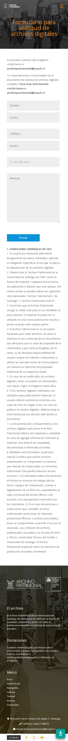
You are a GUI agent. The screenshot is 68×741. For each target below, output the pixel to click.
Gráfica (11, 692)
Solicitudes (13, 704)
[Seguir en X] (34, 737)
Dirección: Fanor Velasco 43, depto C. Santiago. (35, 718)
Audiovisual (13, 683)
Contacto (13, 737)
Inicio (10, 679)
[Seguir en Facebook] (26, 737)
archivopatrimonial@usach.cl (39, 729)
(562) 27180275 (41, 723)
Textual (11, 696)
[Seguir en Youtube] (42, 737)
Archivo (11, 700)
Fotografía (12, 688)
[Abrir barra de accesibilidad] (60, 733)
